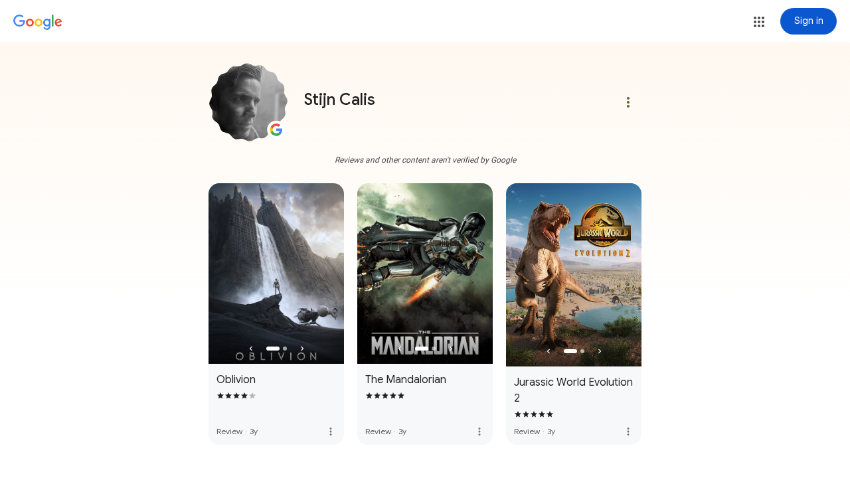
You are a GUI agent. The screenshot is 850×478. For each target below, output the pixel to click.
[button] (759, 22)
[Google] (37, 23)
